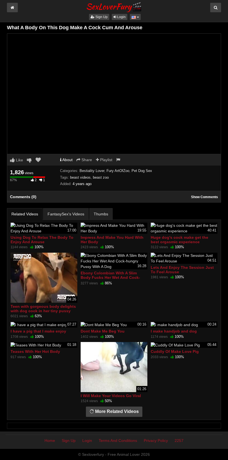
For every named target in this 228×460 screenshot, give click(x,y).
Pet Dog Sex (142, 171)
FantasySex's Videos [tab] (66, 214)
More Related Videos (116, 411)
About (67, 160)
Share (86, 160)
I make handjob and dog (174, 331)
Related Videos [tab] (24, 214)
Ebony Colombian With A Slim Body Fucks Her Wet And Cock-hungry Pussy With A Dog (110, 277)
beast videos (80, 177)
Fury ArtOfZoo (117, 171)
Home (49, 440)
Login (121, 17)
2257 (179, 440)
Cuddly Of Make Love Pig (175, 351)
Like (19, 160)
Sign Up (101, 17)
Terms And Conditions (118, 440)
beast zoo (101, 177)
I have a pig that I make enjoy (38, 331)
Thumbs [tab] (101, 214)
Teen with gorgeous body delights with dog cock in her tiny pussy (43, 308)
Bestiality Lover (92, 171)
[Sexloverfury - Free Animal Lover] (114, 6)
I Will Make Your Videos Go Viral (111, 395)
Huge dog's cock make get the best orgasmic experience (179, 239)
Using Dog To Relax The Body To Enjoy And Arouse (42, 239)
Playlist (105, 160)
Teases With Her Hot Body (35, 351)
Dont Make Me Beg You (103, 331)
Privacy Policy (156, 440)
